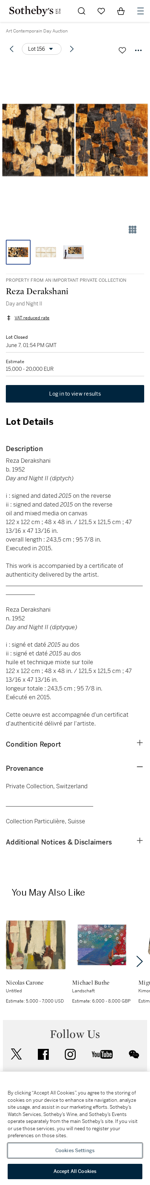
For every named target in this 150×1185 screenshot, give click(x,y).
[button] (75, 140)
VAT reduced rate (32, 318)
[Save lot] (122, 50)
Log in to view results (75, 393)
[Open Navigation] (140, 10)
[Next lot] (71, 49)
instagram (70, 1054)
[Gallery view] (132, 229)
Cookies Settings (75, 1150)
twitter (16, 1054)
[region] (75, 1128)
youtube (102, 1054)
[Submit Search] (81, 11)
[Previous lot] (11, 49)
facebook (43, 1054)
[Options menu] (138, 50)
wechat (134, 1054)
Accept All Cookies (75, 1171)
